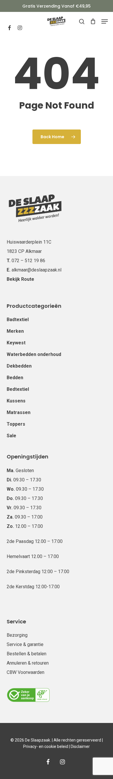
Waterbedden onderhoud (34, 354)
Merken (15, 331)
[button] (104, 21)
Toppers (16, 424)
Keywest (16, 343)
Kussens (16, 401)
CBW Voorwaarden (25, 672)
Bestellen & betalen (26, 653)
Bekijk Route (20, 279)
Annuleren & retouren (28, 663)
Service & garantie (25, 644)
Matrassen (18, 412)
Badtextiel (18, 319)
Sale (11, 435)
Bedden (15, 377)
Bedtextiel (18, 389)
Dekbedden (19, 366)
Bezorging (17, 635)
